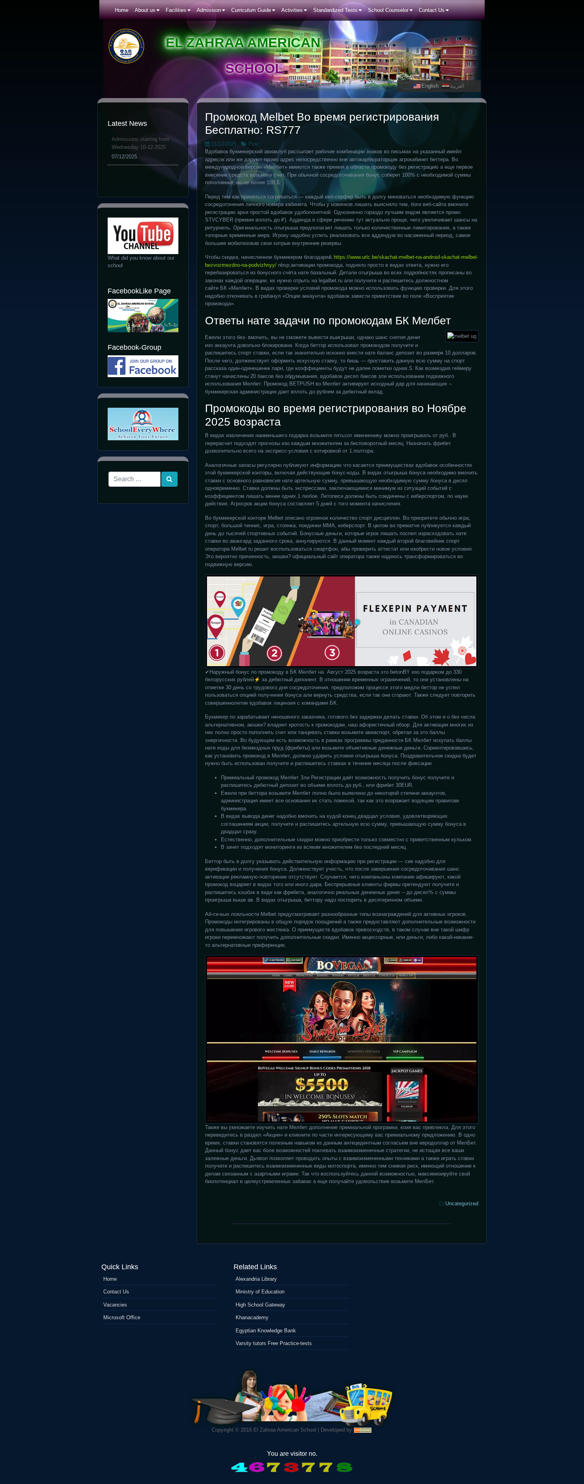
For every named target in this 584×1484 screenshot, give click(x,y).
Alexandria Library (256, 1279)
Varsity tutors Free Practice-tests (274, 1343)
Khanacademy (252, 1317)
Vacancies (115, 1305)
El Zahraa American (243, 42)
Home (110, 1279)
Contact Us (116, 1292)
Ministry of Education (260, 1292)
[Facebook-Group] (143, 366)
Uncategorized (461, 1203)
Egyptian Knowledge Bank (266, 1331)
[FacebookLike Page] (143, 315)
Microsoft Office (121, 1317)
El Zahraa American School (284, 1430)
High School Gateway (260, 1305)
